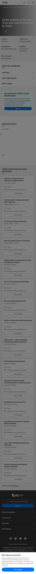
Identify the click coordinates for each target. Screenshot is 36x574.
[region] (18, 563)
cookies (8, 558)
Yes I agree (18, 569)
